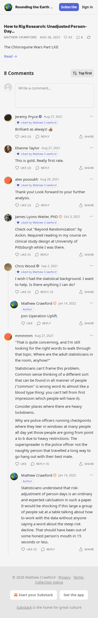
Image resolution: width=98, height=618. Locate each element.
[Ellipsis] (91, 116)
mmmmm (24, 335)
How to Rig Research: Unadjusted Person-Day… (45, 29)
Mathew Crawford (20, 37)
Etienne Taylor (27, 147)
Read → (10, 56)
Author (27, 309)
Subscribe (69, 7)
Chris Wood (25, 265)
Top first (85, 73)
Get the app (74, 594)
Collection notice (49, 582)
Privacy (64, 577)
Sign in (87, 7)
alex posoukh (26, 179)
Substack (24, 607)
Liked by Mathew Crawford (39, 122)
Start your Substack (36, 594)
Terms (78, 577)
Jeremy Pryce (26, 116)
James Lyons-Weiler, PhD (36, 216)
